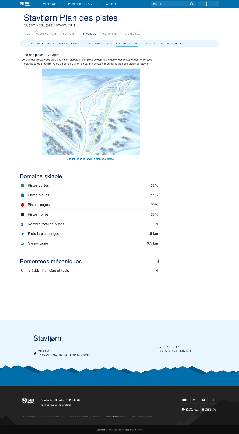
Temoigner (94, 43)
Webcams (77, 43)
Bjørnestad (133, 33)
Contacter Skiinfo (52, 400)
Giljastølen (110, 33)
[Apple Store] (209, 409)
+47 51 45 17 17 (167, 347)
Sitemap (96, 416)
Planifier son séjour (83, 4)
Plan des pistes (127, 43)
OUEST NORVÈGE (38, 25)
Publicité (75, 400)
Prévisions (149, 43)
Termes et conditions (79, 416)
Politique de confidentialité (53, 416)
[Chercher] (192, 3)
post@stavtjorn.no (173, 351)
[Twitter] (194, 400)
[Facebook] (213, 400)
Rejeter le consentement (142, 416)
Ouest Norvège (46, 33)
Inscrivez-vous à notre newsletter (56, 404)
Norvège (69, 33)
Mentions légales (29, 416)
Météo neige (45, 43)
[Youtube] (184, 400)
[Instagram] (204, 400)
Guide (29, 43)
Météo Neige (51, 4)
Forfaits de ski (172, 43)
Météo (62, 43)
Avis (109, 43)
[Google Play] (190, 409)
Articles (112, 4)
